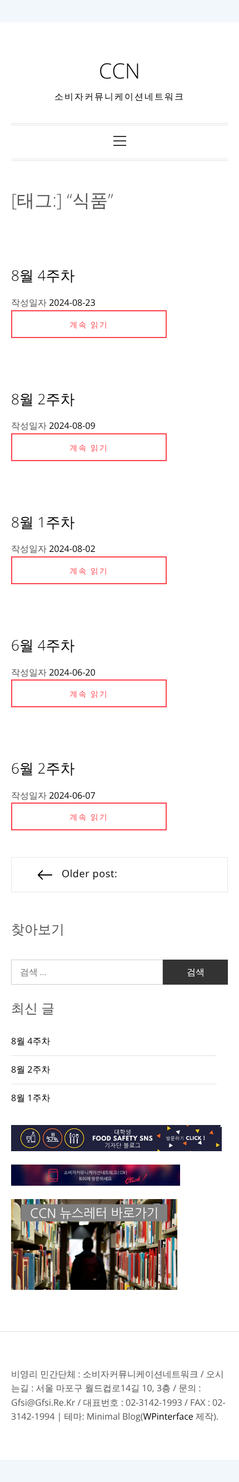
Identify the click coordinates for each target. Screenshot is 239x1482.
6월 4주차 (42, 645)
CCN (120, 70)
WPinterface (168, 1416)
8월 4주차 (42, 275)
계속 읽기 (88, 325)
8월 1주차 (42, 522)
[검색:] (87, 972)
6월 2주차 (42, 768)
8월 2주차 (42, 399)
